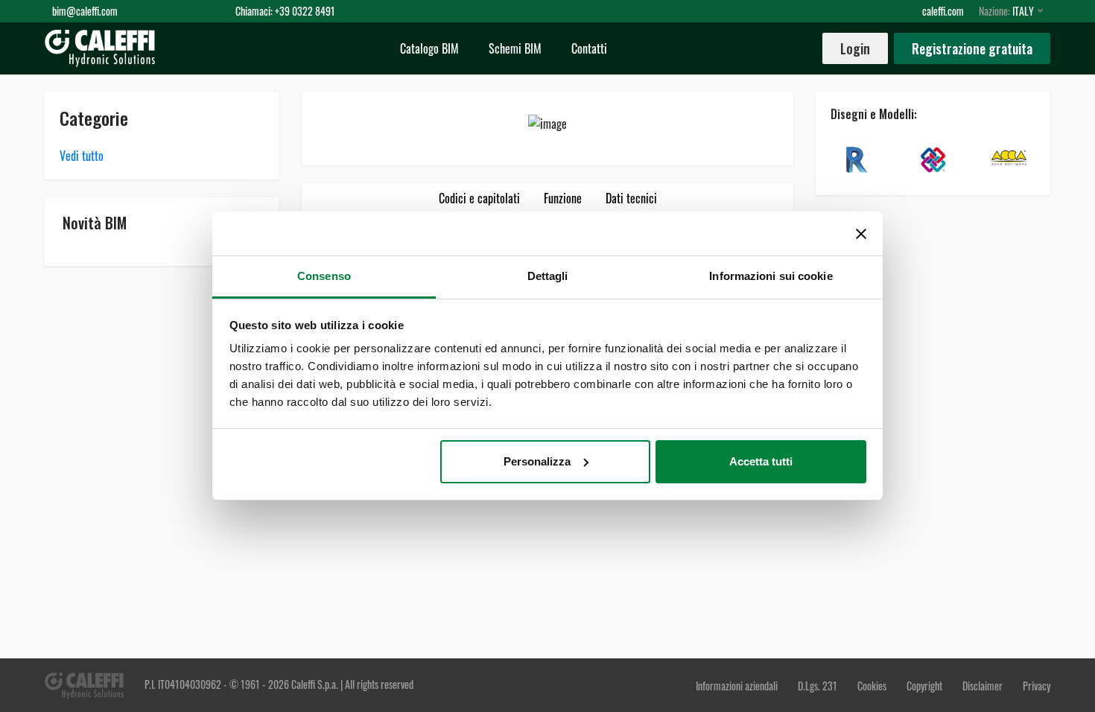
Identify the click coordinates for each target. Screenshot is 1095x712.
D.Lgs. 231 (819, 685)
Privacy (1036, 685)
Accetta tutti (761, 461)
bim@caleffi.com (85, 11)
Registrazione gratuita (972, 48)
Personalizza (537, 461)
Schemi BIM (515, 48)
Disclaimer (983, 685)
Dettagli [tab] (547, 276)
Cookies (871, 685)
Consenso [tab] (324, 276)
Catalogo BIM (429, 48)
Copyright (924, 685)
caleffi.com (943, 11)
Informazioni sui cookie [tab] (770, 276)
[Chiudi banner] (861, 234)
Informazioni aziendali (738, 685)
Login (855, 48)
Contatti (589, 48)
